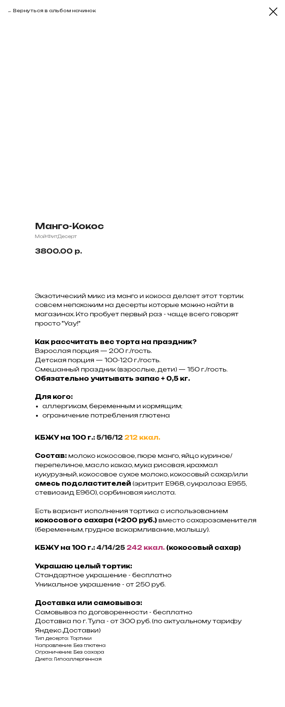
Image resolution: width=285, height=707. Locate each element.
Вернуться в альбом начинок (54, 10)
